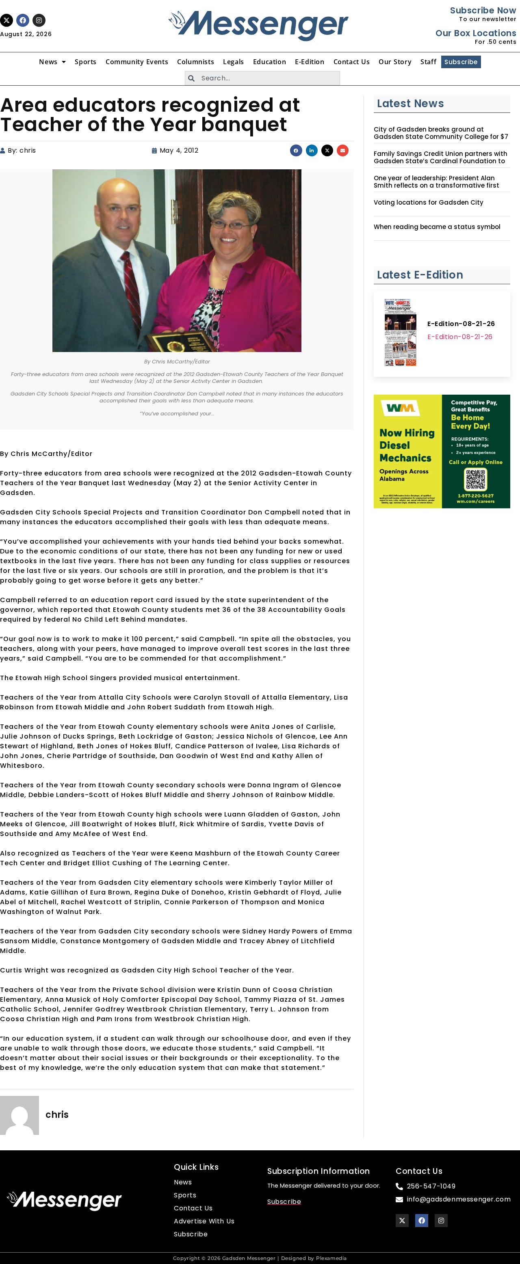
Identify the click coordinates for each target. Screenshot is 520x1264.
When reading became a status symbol (437, 227)
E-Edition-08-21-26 (461, 323)
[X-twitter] (6, 20)
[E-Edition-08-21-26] (400, 333)
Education (269, 61)
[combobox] (262, 78)
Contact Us (352, 61)
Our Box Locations (476, 33)
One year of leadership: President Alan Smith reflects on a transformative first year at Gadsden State (436, 186)
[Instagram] (39, 20)
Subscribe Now (483, 10)
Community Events (137, 61)
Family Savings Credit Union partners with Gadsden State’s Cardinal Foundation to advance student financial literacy (440, 161)
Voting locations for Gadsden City (428, 202)
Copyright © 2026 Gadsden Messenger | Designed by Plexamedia (260, 1258)
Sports (86, 61)
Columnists (195, 61)
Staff (428, 61)
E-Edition (309, 61)
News (48, 61)
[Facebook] (22, 20)
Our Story (395, 61)
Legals (233, 61)
